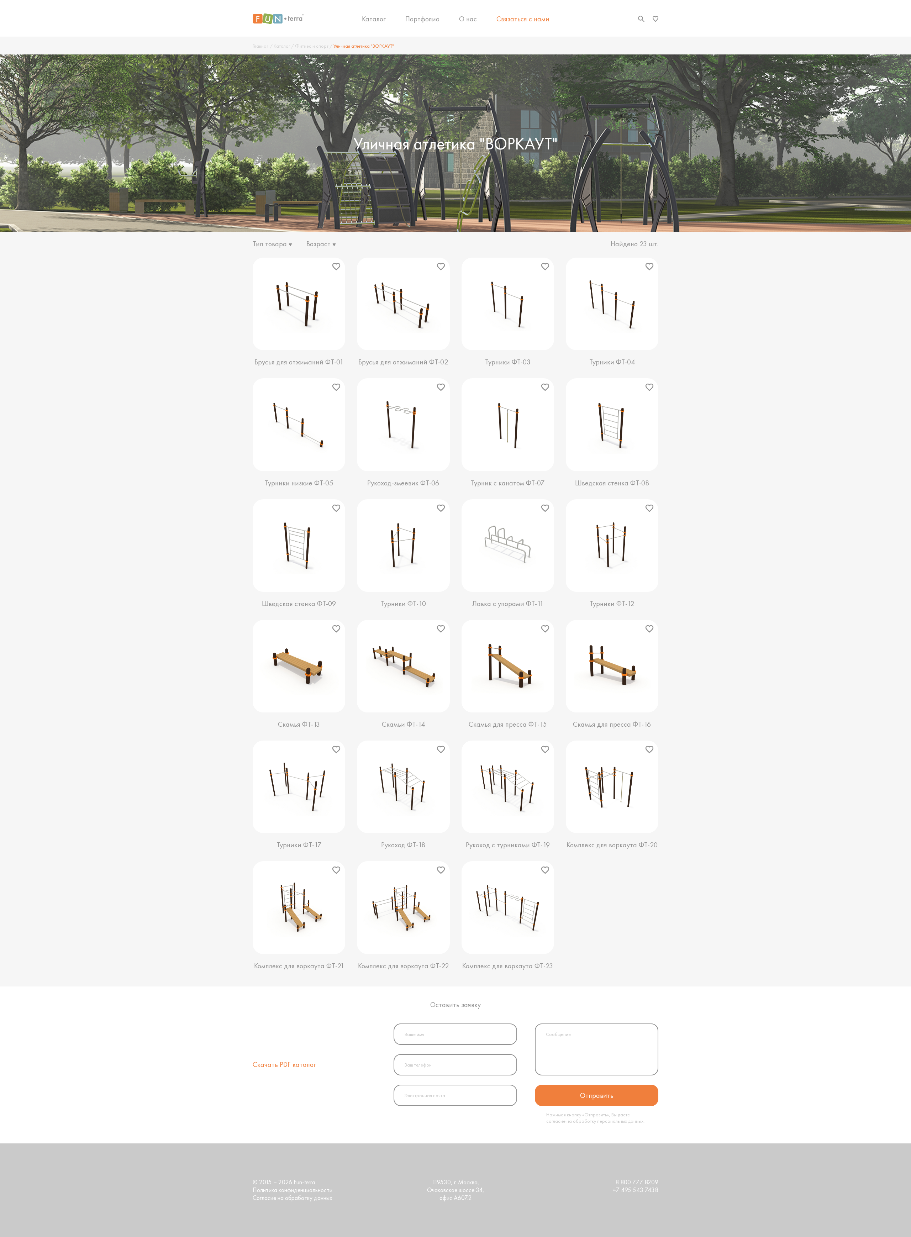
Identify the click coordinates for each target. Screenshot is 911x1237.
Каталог (374, 18)
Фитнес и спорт (311, 46)
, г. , (455, 1190)
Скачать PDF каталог (284, 1064)
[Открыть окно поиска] (641, 19)
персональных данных (620, 1121)
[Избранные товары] (655, 19)
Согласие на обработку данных (292, 1198)
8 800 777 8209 (636, 1182)
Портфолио (422, 18)
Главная (261, 46)
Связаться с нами (522, 18)
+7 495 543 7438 (635, 1190)
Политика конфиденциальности (292, 1190)
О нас (468, 18)
